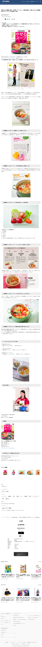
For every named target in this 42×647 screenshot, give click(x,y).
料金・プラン (3, 618)
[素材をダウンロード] (12, 19)
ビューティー (23, 3)
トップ (3, 517)
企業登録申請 (32, 1)
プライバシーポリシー (12, 642)
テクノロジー (5, 3)
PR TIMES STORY (15, 615)
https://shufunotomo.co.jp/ (18, 538)
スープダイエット (36, 496)
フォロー (21, 532)
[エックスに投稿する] (5, 19)
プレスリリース (7, 517)
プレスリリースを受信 (25, 1)
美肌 (14, 496)
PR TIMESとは (3, 616)
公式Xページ (3, 634)
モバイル (10, 3)
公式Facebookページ (4, 630)
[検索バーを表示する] (40, 1)
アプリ (14, 3)
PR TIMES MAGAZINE (16, 621)
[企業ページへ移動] (21, 525)
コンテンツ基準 (19, 642)
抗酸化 (18, 496)
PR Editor (14, 625)
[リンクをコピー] (14, 19)
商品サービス (4, 486)
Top (1, 3)
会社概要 (6, 642)
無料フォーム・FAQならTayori (32, 617)
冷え (21, 496)
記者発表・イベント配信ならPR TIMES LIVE (19, 619)
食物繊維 (9, 496)
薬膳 (30, 496)
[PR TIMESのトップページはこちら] (6, 1)
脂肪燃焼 (25, 496)
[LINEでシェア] (9, 19)
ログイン (37, 1)
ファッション (28, 3)
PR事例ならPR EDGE (31, 619)
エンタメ (18, 3)
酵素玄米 (7, 498)
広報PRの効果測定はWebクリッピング (19, 623)
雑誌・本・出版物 (5, 491)
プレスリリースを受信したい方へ (6, 620)
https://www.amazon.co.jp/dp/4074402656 (7, 448)
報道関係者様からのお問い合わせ (32, 642)
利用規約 (24, 642)
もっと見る (39, 561)
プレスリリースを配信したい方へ (6, 622)
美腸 (3, 498)
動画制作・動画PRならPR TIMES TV (18, 617)
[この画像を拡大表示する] (5, 472)
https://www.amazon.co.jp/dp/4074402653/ (8, 58)
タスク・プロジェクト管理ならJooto (33, 615)
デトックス (4, 496)
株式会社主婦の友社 (15, 517)
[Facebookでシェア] (7, 19)
